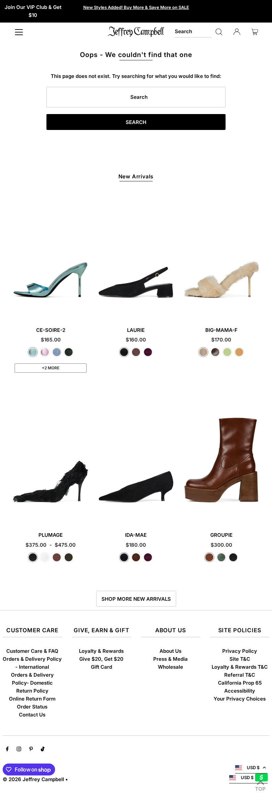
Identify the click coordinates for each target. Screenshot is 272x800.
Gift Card (101, 667)
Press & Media (170, 659)
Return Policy (32, 691)
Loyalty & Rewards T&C (240, 667)
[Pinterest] (31, 750)
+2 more (50, 367)
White (44, 557)
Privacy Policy (239, 651)
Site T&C (240, 659)
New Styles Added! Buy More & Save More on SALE (136, 7)
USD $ (253, 767)
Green (221, 557)
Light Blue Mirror (32, 352)
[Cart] (254, 32)
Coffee (215, 352)
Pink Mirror (44, 352)
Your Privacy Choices (240, 699)
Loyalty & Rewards (101, 651)
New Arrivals (136, 176)
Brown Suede (136, 352)
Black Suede (124, 352)
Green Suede (68, 352)
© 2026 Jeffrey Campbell (33, 779)
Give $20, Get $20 (101, 659)
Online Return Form (32, 699)
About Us (170, 651)
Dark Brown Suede (136, 557)
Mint (227, 352)
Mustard (239, 352)
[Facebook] (7, 750)
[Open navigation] (19, 32)
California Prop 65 (240, 683)
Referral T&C (239, 675)
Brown (56, 557)
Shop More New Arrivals (136, 599)
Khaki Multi (68, 557)
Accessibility (239, 691)
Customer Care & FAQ (32, 651)
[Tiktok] (42, 750)
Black (32, 557)
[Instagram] (19, 750)
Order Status (32, 707)
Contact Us (32, 714)
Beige (203, 352)
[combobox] (193, 31)
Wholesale (170, 667)
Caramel (209, 557)
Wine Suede (148, 352)
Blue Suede (56, 352)
